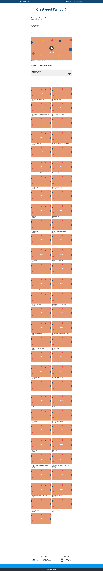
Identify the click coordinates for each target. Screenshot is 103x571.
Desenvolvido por (51, 569)
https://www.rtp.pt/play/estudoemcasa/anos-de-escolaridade (60, 60)
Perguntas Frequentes (78, 565)
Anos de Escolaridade (67, 1)
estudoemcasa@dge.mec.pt (26, 565)
